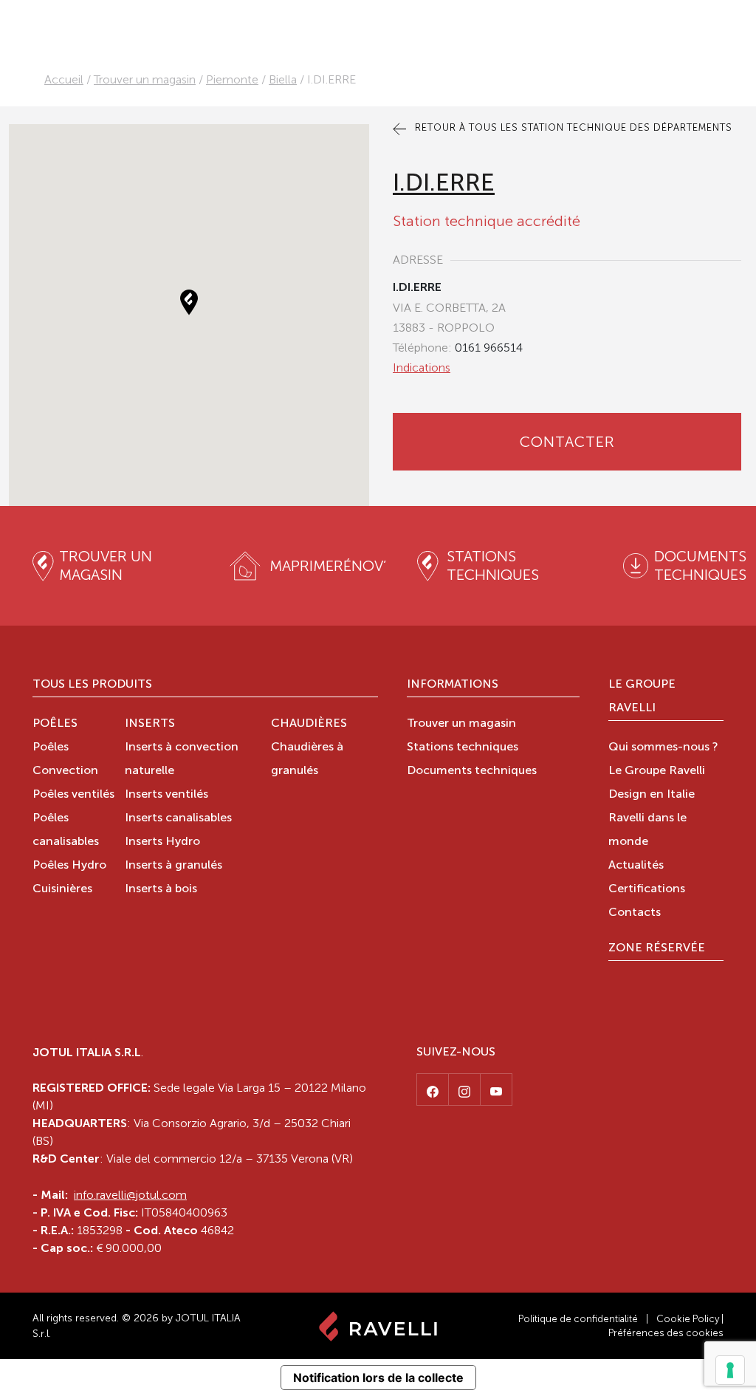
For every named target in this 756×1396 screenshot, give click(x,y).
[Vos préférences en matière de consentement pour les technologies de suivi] (730, 1370)
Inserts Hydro (162, 842)
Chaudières (309, 724)
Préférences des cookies (666, 1332)
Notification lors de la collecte (378, 1377)
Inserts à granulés (173, 866)
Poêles (55, 724)
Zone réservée (656, 948)
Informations (452, 685)
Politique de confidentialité (578, 1318)
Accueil (63, 79)
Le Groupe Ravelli (642, 696)
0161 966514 (489, 348)
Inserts (150, 724)
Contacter (567, 442)
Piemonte (232, 79)
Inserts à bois (161, 889)
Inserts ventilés (166, 795)
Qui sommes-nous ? (663, 747)
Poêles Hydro (69, 866)
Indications (421, 367)
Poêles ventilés (73, 795)
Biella (283, 79)
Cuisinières (62, 889)
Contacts (634, 913)
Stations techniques (462, 747)
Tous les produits (92, 685)
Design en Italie (651, 795)
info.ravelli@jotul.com (130, 1195)
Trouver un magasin (145, 79)
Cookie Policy (687, 1318)
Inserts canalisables (178, 818)
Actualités (636, 866)
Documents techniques (472, 771)
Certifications (646, 889)
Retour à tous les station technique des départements (572, 127)
